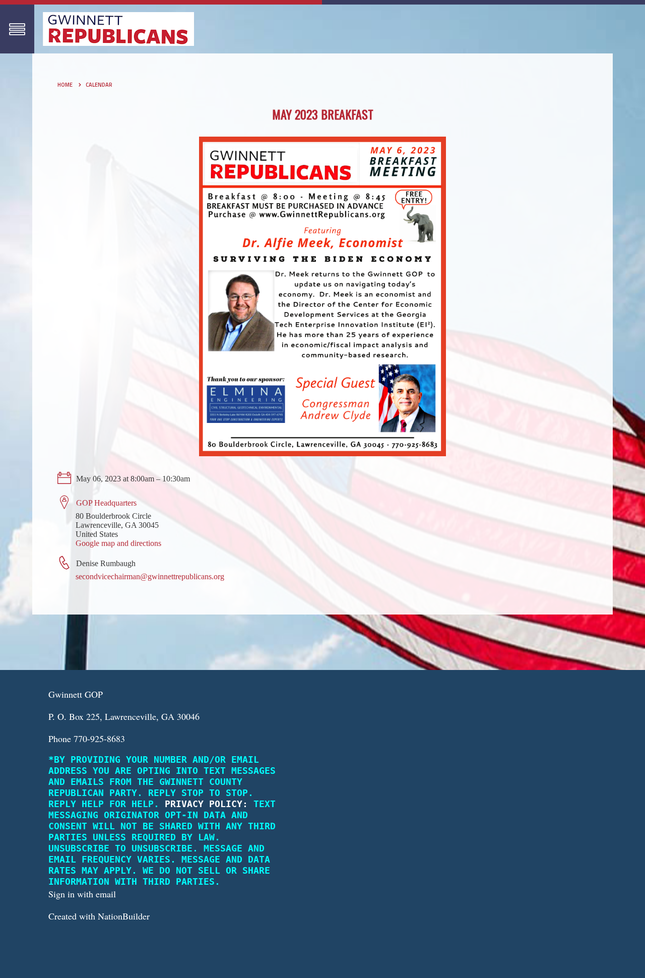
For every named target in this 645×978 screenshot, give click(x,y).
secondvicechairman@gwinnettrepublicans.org (150, 576)
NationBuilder (124, 916)
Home (65, 85)
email (106, 894)
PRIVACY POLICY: (206, 804)
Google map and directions (118, 543)
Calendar (99, 85)
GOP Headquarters (106, 503)
